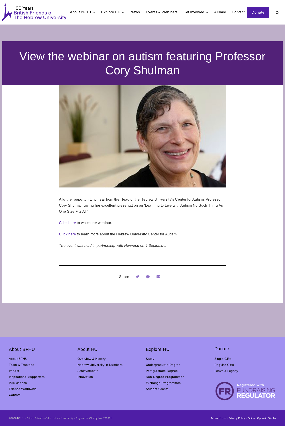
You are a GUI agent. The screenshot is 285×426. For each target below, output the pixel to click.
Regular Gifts (224, 364)
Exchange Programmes (163, 383)
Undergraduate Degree (163, 364)
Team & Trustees (21, 364)
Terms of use (218, 418)
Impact (14, 370)
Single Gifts (223, 358)
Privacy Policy (237, 418)
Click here (67, 223)
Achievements (87, 370)
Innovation (85, 377)
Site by (272, 418)
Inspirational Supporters (27, 377)
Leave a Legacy (226, 370)
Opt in (251, 418)
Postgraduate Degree (162, 370)
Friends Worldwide (23, 389)
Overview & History (91, 358)
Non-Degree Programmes (165, 377)
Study (150, 358)
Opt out (261, 418)
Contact (14, 395)
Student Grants (157, 389)
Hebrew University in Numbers (100, 364)
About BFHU (18, 358)
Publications (18, 383)
